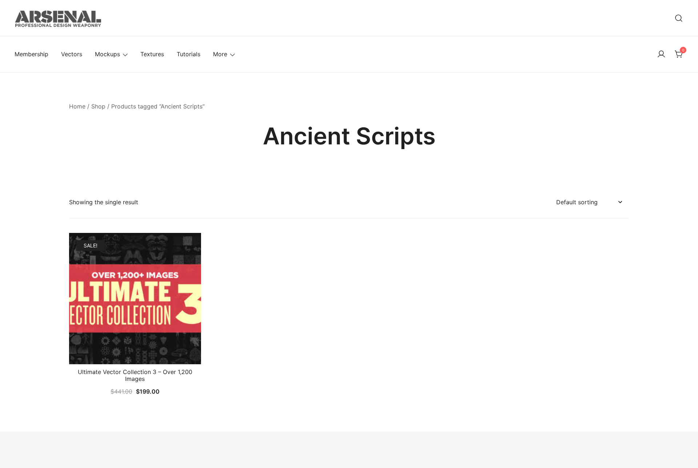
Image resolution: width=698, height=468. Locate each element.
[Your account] (661, 54)
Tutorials (188, 54)
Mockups (107, 54)
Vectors (71, 54)
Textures (152, 54)
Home (77, 106)
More (220, 54)
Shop (98, 106)
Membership (31, 54)
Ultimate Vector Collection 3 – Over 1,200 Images (135, 375)
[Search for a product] (678, 18)
